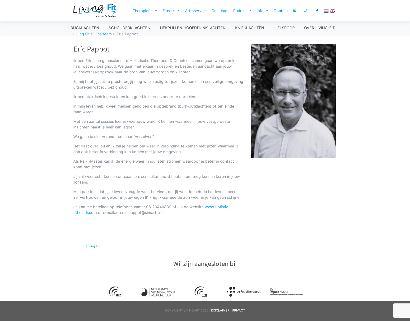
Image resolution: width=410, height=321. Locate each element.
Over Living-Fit (319, 27)
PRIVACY (238, 310)
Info (260, 10)
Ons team (219, 10)
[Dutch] (327, 11)
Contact (281, 10)
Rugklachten (85, 27)
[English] (333, 11)
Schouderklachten (129, 27)
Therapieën (143, 10)
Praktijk (240, 10)
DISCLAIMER (220, 310)
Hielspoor (284, 27)
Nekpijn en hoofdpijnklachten (193, 27)
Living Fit (93, 246)
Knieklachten (249, 27)
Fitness (169, 10)
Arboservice (196, 10)
